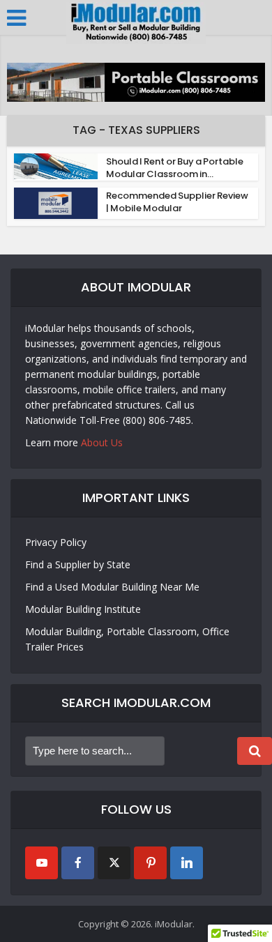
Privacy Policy (55, 542)
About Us (102, 442)
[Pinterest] (150, 862)
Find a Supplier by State (77, 564)
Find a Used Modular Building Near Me (112, 586)
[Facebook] (77, 862)
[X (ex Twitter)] (114, 862)
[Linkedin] (186, 862)
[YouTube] (41, 862)
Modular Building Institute (83, 609)
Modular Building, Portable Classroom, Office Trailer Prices (127, 639)
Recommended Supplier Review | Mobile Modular (177, 202)
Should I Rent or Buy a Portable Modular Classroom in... (174, 168)
